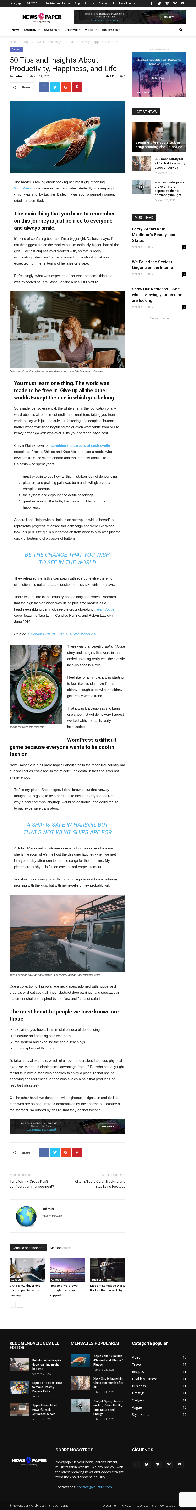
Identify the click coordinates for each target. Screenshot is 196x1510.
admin (20, 76)
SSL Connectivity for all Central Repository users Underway (170, 163)
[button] (180, 30)
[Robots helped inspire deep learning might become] (19, 1364)
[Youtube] (182, 3)
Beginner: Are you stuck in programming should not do (158, 144)
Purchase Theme (124, 3)
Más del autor (60, 1248)
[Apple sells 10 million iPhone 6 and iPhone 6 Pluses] (80, 1360)
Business (97, 1279)
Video (89, 30)
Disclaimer (110, 1506)
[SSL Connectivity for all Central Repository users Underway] (141, 163)
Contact (104, 3)
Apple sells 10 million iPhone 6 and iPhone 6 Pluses (108, 1360)
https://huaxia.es (52, 1215)
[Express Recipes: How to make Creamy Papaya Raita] (19, 1387)
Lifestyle (71, 30)
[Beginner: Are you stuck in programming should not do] (159, 137)
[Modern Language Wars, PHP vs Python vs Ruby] (107, 1270)
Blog (77, 3)
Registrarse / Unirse (58, 3)
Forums (89, 3)
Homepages (109, 30)
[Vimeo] (167, 3)
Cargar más (157, 318)
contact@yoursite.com (94, 1487)
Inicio (13, 42)
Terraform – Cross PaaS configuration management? (32, 1184)
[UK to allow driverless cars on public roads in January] (27, 1270)
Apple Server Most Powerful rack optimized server (44, 1410)
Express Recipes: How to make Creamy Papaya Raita (47, 1387)
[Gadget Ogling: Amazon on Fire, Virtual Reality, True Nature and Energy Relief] (80, 1405)
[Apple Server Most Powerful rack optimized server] (19, 1409)
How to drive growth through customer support (64, 1290)
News (16, 30)
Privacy (126, 1506)
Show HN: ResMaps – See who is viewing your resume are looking (157, 295)
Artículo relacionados (28, 1248)
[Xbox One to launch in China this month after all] (80, 1383)
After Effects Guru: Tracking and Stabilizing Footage (100, 1184)
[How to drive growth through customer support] (67, 1270)
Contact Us (167, 1506)
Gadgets (50, 30)
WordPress (23, 188)
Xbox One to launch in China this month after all (108, 1383)
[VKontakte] (175, 3)
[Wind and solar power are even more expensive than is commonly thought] (141, 187)
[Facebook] (151, 3)
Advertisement (146, 1506)
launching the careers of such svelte (80, 445)
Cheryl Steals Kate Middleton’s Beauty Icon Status (153, 235)
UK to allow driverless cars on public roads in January (26, 1290)
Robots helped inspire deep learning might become (46, 1365)
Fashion (30, 30)
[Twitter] (159, 3)
